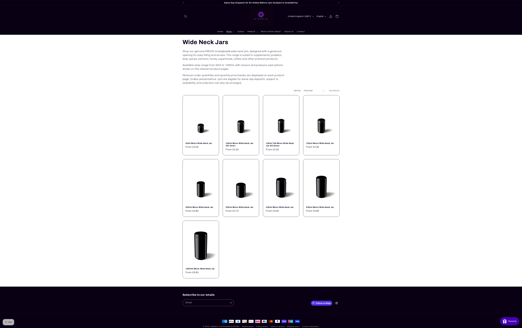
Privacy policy (262, 326)
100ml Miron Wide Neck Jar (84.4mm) (239, 144)
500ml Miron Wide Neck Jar (320, 207)
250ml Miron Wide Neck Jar (239, 207)
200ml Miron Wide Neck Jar (199, 207)
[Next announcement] (339, 2)
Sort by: (297, 91)
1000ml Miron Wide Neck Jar (200, 268)
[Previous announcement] (183, 2)
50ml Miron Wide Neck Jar (199, 143)
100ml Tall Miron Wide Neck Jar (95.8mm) (280, 144)
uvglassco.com (216, 326)
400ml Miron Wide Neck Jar (280, 207)
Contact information (310, 326)
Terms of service (277, 326)
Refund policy (248, 326)
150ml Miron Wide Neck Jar (320, 143)
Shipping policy (293, 326)
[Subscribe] (230, 302)
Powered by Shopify (231, 326)
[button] (186, 16)
